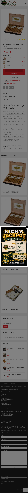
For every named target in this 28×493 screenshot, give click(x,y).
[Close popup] (27, 227)
